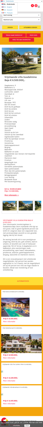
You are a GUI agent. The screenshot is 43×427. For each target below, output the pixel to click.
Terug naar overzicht (14, 35)
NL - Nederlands (8, 1)
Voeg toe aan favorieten (21, 40)
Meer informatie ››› (12, 195)
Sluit (27, 425)
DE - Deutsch (8, 10)
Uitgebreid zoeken (30, 27)
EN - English (8, 7)
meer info (33, 35)
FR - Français (8, 13)
